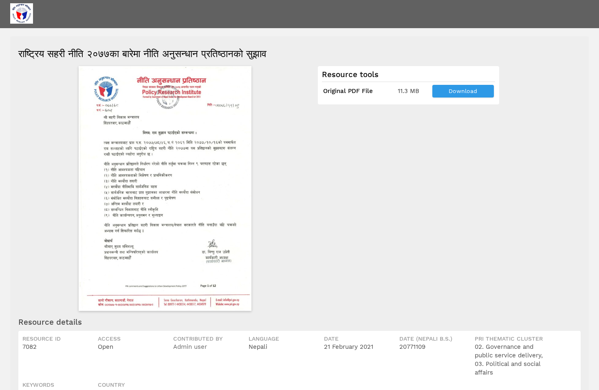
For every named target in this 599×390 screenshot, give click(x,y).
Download (463, 91)
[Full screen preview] (165, 188)
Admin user (190, 346)
